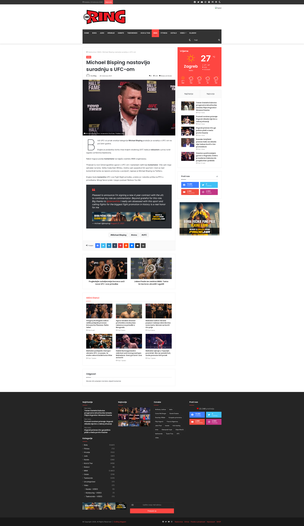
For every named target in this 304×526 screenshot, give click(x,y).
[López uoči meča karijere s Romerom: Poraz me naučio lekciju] (134, 423)
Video (182, 33)
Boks (94, 33)
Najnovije (211, 94)
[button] (129, 107)
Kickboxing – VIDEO (94, 493)
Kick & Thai (145, 33)
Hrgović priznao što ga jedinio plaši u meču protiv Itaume (206, 130)
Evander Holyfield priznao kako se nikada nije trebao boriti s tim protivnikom (206, 143)
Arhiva (186, 522)
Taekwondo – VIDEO (94, 496)
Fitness (164, 33)
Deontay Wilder (160, 417)
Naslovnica (92, 52)
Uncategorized (89, 482)
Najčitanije (188, 94)
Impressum (211, 522)
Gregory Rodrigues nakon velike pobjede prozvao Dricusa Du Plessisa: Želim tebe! (97, 324)
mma (134, 235)
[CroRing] (104, 17)
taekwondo (159, 434)
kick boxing (176, 425)
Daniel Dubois (174, 413)
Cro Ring (93, 76)
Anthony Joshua (160, 409)
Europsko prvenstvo (175, 417)
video (157, 438)
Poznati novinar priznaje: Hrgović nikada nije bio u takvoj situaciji (207, 119)
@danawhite (113, 201)
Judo (102, 33)
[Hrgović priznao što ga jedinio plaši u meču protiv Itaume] (187, 131)
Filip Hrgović (159, 421)
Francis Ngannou (172, 421)
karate (167, 425)
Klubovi (192, 33)
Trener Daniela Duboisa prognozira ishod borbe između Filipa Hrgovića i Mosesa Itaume (206, 106)
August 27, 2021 (117, 223)
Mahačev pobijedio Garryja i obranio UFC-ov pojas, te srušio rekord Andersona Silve (99, 353)
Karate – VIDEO (92, 489)
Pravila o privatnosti (198, 522)
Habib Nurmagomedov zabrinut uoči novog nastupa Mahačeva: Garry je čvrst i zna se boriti (129, 354)
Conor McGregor (160, 413)
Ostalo (174, 33)
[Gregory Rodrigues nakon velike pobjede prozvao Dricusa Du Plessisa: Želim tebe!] (99, 311)
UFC (145, 235)
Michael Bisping (119, 235)
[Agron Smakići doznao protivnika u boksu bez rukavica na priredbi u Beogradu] (129, 311)
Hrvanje (111, 33)
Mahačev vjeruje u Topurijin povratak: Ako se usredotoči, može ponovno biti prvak (158, 353)
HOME (86, 33)
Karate (121, 33)
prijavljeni (98, 381)
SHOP (219, 522)
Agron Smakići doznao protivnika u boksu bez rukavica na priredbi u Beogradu (126, 324)
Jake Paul (158, 425)
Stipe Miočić (180, 429)
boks (170, 409)
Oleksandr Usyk (167, 429)
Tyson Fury (169, 434)
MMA (155, 33)
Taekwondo (132, 33)
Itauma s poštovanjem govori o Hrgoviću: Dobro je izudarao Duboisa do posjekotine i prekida (207, 157)
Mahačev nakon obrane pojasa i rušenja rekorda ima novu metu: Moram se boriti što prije (158, 324)
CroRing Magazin (120, 522)
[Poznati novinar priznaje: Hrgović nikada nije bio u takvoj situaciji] (187, 119)
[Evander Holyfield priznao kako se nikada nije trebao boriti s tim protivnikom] (187, 142)
